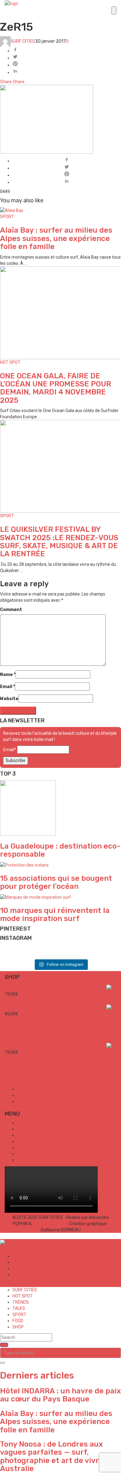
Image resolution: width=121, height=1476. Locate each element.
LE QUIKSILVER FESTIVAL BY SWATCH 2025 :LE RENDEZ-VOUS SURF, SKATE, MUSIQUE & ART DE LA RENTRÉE (59, 541)
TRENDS (25, 1135)
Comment (11, 609)
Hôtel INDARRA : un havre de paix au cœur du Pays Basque (60, 1395)
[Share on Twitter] (66, 57)
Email (7, 686)
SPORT (7, 216)
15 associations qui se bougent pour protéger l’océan (56, 882)
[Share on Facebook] (66, 50)
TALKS (23, 1141)
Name (8, 674)
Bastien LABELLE (49, 1223)
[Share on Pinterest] (66, 64)
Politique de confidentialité (44, 1101)
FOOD (22, 1153)
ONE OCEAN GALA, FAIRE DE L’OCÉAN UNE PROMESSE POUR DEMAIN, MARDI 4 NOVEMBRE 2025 (55, 388)
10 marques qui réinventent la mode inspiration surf (55, 914)
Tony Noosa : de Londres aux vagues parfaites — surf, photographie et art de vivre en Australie (57, 1456)
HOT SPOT (10, 362)
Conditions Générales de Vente (47, 1095)
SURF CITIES (23, 41)
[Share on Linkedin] (66, 71)
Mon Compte (30, 1089)
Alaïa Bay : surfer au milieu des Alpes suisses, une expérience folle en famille (56, 238)
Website (9, 698)
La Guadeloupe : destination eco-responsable (60, 850)
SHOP (22, 1160)
